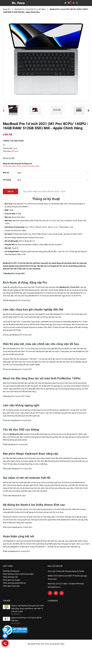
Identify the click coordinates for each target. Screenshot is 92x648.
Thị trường (7, 180)
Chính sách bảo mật (10, 577)
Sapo (62, 644)
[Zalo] (5, 629)
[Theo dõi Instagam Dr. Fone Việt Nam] (61, 593)
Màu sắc (6, 173)
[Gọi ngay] (5, 643)
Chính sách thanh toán (11, 586)
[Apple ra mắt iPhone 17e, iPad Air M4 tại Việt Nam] (6, 619)
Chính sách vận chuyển (11, 580)
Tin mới (6, 601)
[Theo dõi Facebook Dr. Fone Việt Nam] (50, 593)
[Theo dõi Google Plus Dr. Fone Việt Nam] (56, 593)
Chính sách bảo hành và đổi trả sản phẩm (18, 574)
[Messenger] (5, 635)
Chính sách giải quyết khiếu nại (14, 583)
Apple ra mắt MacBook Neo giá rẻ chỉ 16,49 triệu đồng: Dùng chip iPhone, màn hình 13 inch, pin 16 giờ (27, 608)
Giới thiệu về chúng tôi (11, 571)
